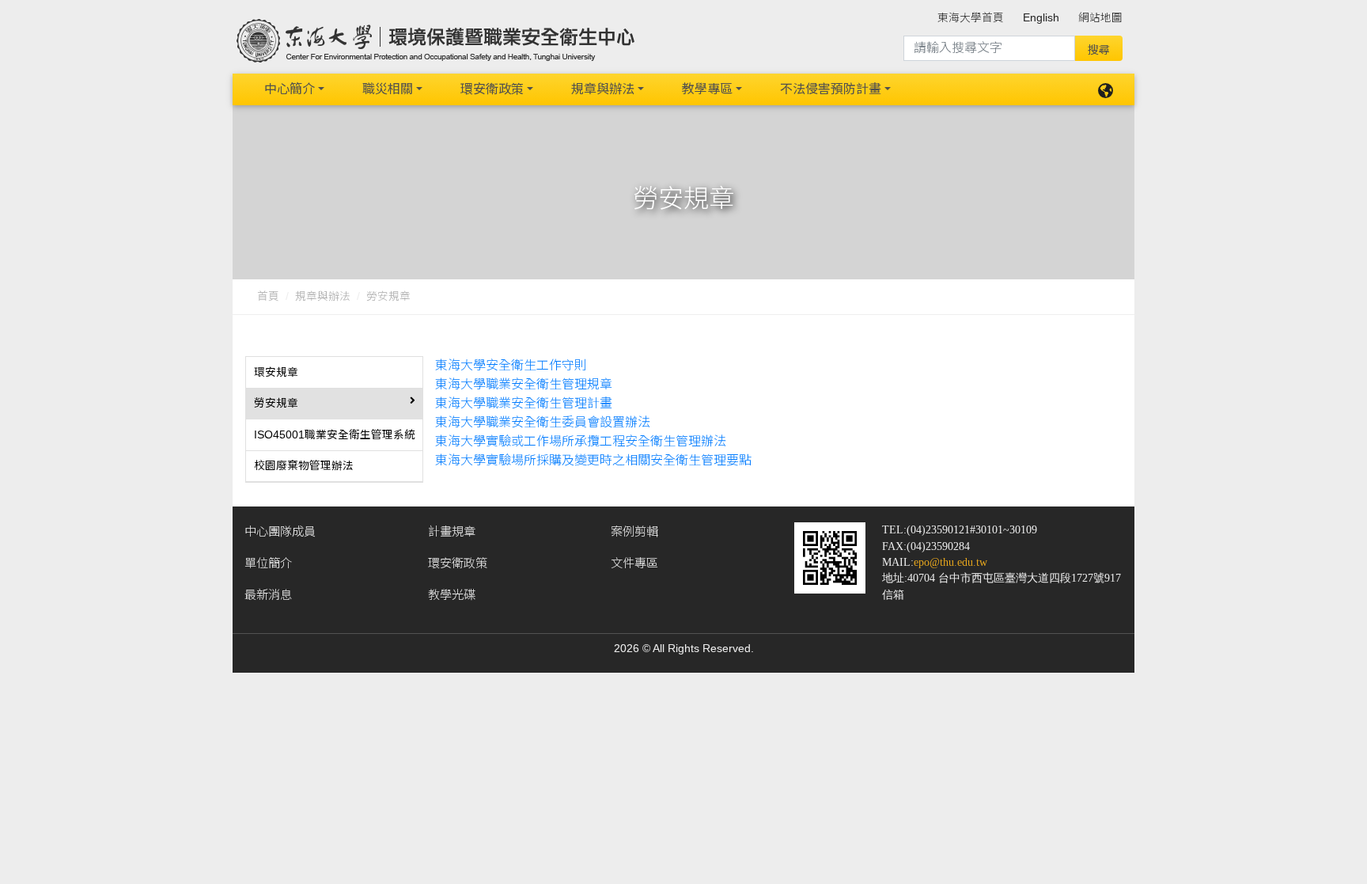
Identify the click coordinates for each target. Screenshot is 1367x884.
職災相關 (387, 89)
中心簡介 (289, 89)
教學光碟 (451, 594)
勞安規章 (388, 296)
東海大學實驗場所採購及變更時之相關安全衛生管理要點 (593, 460)
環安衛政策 (492, 89)
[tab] (334, 373)
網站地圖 (1100, 18)
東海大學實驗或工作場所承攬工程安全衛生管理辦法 (580, 441)
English (1041, 18)
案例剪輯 (634, 531)
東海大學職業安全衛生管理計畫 (523, 403)
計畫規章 (451, 531)
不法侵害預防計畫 (830, 89)
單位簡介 (268, 563)
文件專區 (634, 563)
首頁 (268, 296)
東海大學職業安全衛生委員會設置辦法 (542, 422)
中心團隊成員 (280, 531)
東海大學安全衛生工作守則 (511, 365)
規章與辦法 (602, 89)
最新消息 (268, 594)
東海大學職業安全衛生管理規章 (523, 384)
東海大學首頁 (970, 18)
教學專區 (707, 89)
